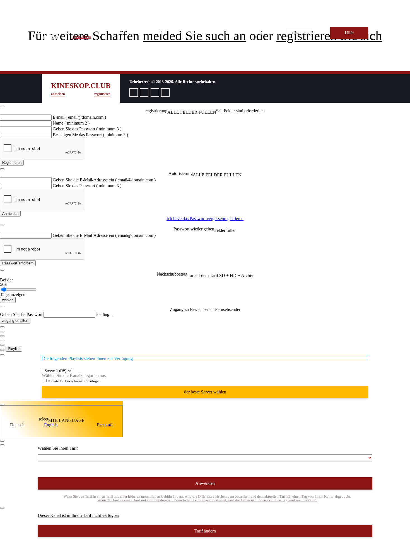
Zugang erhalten (15, 320)
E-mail (79, 117)
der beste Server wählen (205, 392)
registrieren (82, 36)
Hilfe (349, 32)
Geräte (180, 32)
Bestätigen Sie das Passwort (90, 134)
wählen (7, 300)
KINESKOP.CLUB (66, 30)
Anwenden (205, 483)
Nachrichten (230, 32)
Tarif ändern (205, 531)
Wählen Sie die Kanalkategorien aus (74, 375)
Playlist (14, 349)
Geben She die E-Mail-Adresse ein (104, 179)
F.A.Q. (256, 32)
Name (71, 123)
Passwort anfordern (17, 263)
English (50, 424)
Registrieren (11, 162)
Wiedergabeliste (129, 32)
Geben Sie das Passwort (87, 129)
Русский (105, 424)
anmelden (50, 36)
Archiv (159, 32)
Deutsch (17, 424)
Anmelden (10, 213)
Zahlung (203, 32)
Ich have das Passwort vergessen (195, 218)
